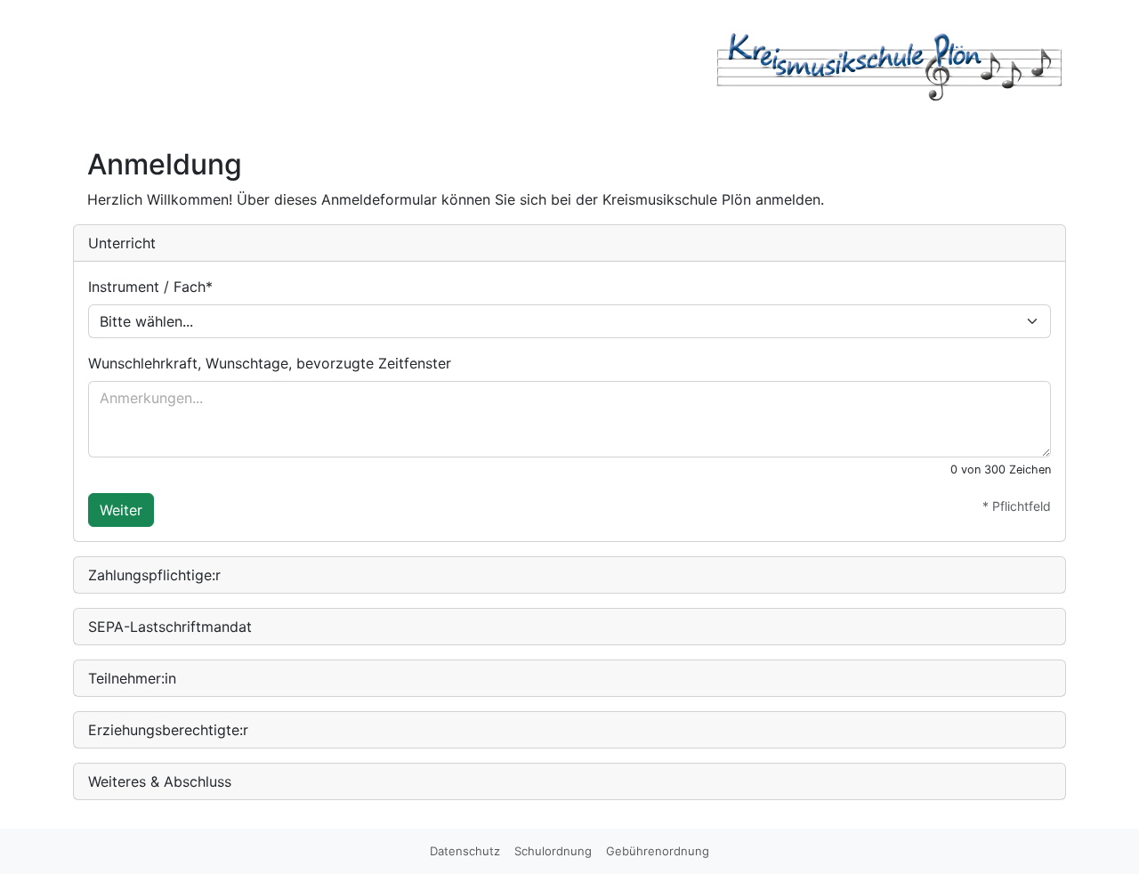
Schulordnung (553, 851)
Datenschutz (465, 851)
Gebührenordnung (657, 851)
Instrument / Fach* (150, 286)
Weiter (121, 510)
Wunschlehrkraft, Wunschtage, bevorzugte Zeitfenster (269, 363)
